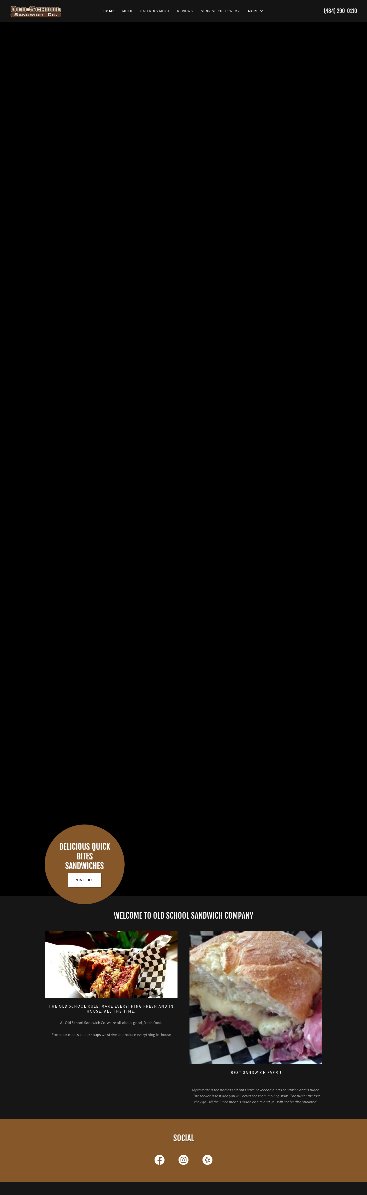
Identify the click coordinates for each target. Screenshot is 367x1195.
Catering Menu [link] (154, 11)
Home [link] (108, 11)
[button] (256, 11)
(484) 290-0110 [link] (340, 10)
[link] (53, 8)
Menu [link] (127, 11)
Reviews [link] (185, 11)
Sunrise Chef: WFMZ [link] (220, 11)
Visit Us (84, 880)
